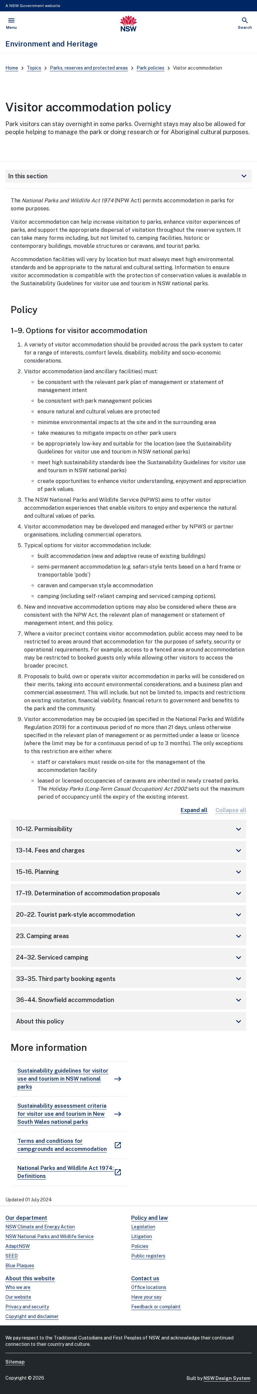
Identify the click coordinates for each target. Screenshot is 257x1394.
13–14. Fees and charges (130, 850)
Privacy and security (27, 1306)
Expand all (194, 810)
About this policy (130, 1021)
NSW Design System (226, 1378)
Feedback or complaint (156, 1306)
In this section (128, 176)
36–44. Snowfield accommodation (130, 1000)
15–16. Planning (130, 872)
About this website (30, 1278)
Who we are (17, 1287)
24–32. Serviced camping (130, 958)
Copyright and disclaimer (32, 1316)
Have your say (146, 1297)
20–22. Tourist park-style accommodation (130, 915)
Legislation (143, 1226)
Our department (26, 1218)
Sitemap (15, 1362)
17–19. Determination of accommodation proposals (130, 893)
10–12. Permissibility (130, 829)
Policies (139, 1246)
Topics (34, 68)
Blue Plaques (19, 1265)
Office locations (148, 1287)
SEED (11, 1256)
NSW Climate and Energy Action (40, 1226)
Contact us (145, 1278)
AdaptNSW (17, 1246)
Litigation (141, 1236)
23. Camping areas (130, 936)
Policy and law (149, 1218)
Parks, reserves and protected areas (89, 68)
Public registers (148, 1256)
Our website (18, 1297)
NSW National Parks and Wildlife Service (49, 1236)
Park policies (150, 68)
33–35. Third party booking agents (130, 979)
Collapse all (231, 810)
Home (11, 68)
